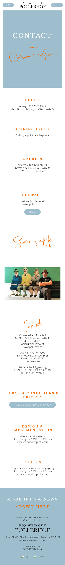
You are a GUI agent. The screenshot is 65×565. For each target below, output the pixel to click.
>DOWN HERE (32, 506)
